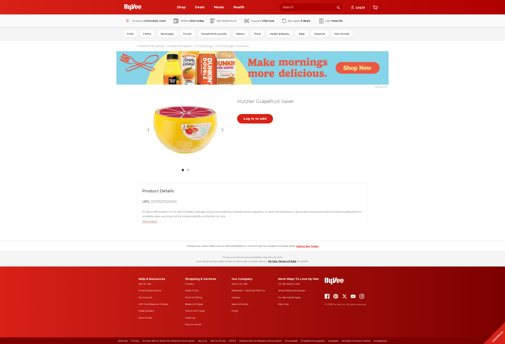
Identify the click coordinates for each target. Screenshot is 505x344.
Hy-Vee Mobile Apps (289, 297)
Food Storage (204, 46)
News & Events (240, 304)
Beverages (167, 33)
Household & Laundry (214, 33)
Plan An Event (193, 324)
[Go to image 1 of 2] (182, 170)
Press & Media (146, 310)
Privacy (135, 340)
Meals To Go (191, 290)
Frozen (187, 33)
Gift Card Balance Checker (153, 304)
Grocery (189, 283)
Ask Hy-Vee (144, 283)
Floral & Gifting (193, 297)
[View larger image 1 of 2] (185, 130)
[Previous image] (148, 129)
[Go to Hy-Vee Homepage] (133, 7)
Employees (291, 340)
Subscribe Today (307, 246)
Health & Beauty (279, 33)
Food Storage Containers (232, 46)
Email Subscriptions (149, 290)
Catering (190, 317)
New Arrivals (341, 33)
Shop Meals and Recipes (291, 290)
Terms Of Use (217, 340)
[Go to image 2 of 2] (188, 170)
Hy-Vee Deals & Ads (289, 283)
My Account (145, 297)
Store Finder (145, 317)
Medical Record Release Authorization (260, 340)
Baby (302, 33)
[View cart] (375, 7)
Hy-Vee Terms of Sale (282, 261)
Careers (236, 297)
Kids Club (283, 304)
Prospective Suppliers (313, 340)
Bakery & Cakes (194, 304)
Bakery (240, 33)
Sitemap (123, 340)
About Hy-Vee (239, 283)
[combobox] (311, 7)
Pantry (147, 33)
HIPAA (232, 340)
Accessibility (380, 340)
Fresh (130, 33)
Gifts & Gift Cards (195, 310)
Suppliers (333, 340)
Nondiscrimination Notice (356, 340)
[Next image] (222, 129)
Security (202, 340)
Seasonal (319, 33)
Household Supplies (179, 46)
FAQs (235, 310)
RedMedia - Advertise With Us (248, 290)
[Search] (338, 7)
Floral (257, 33)
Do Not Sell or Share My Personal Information (169, 340)
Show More (149, 221)
